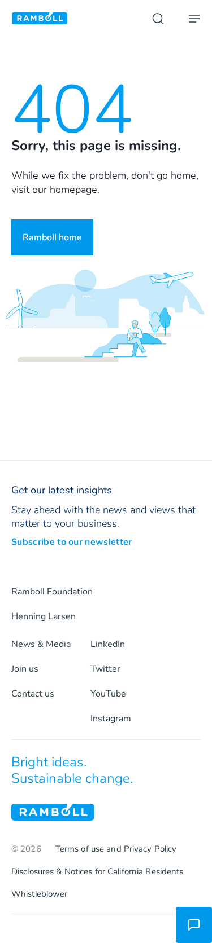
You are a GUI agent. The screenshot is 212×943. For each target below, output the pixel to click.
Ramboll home (52, 237)
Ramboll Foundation (52, 591)
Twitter (105, 669)
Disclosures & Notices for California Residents (97, 871)
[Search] (158, 18)
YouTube (108, 694)
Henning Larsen (43, 616)
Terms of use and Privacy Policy (116, 848)
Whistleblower (39, 894)
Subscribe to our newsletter (71, 542)
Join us (24, 669)
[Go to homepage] (39, 18)
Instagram (110, 718)
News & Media (41, 644)
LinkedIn (107, 644)
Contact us (32, 694)
